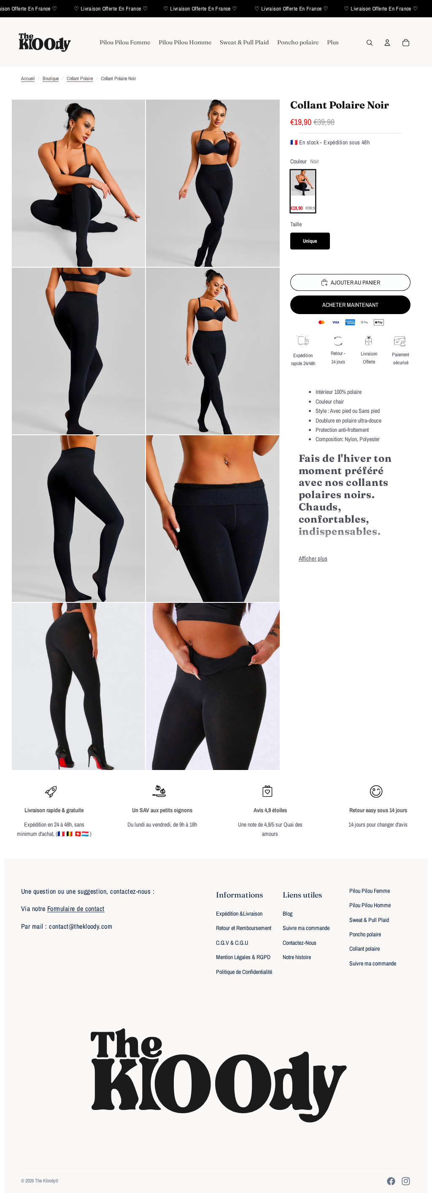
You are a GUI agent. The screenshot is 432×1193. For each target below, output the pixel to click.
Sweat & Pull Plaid (369, 920)
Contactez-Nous (299, 942)
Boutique (51, 78)
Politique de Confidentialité (244, 972)
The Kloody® (46, 1180)
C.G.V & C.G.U (232, 942)
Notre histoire (297, 957)
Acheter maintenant (350, 305)
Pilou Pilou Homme (370, 905)
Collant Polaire (80, 78)
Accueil (28, 78)
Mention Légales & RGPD (243, 957)
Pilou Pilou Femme (369, 891)
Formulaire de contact (76, 908)
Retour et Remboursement (243, 928)
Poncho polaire (365, 934)
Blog (287, 913)
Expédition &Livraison (239, 913)
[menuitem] (125, 42)
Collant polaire (364, 948)
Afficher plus (313, 558)
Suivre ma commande (306, 928)
